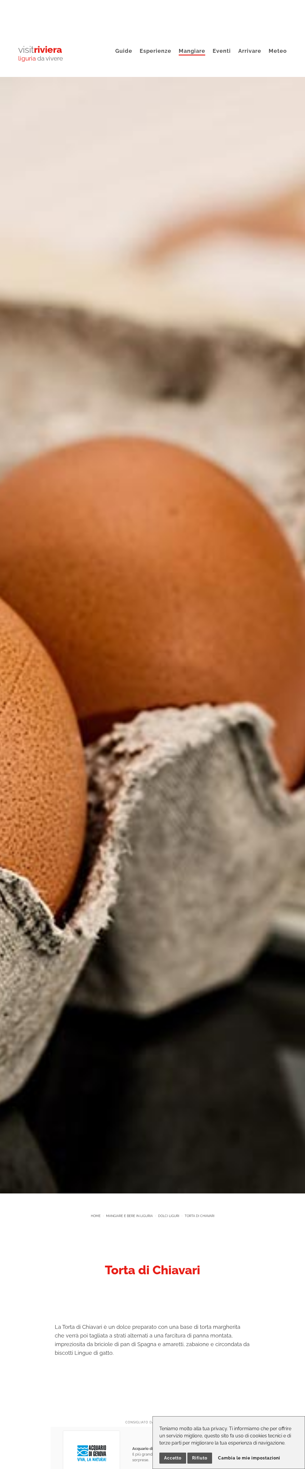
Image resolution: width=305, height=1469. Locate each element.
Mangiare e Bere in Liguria (129, 1216)
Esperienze (155, 51)
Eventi (222, 51)
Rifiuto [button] (199, 1458)
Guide (123, 51)
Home (96, 1216)
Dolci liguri (168, 1216)
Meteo (278, 51)
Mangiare (192, 51)
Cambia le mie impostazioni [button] (249, 1458)
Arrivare (249, 51)
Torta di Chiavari (199, 1216)
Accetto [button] (172, 1458)
